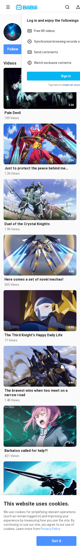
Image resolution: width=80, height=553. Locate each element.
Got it (56, 541)
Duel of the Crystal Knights (27, 224)
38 (44, 34)
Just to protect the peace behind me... (36, 168)
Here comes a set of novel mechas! (33, 279)
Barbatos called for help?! (26, 451)
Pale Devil (12, 113)
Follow (12, 49)
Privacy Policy (50, 529)
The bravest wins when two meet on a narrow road (36, 392)
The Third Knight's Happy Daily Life (33, 335)
